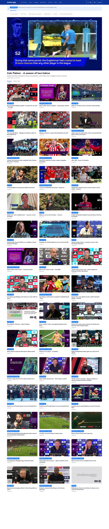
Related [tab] (9, 81)
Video (30, 2)
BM (88, 2)
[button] (8, 8)
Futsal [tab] (55, 14)
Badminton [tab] (47, 14)
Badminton (43, 2)
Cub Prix (50, 2)
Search (94, 2)
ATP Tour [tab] (23, 14)
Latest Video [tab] (14, 14)
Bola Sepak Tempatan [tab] (35, 14)
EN (90, 2)
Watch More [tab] (16, 81)
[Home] (11, 2)
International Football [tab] (66, 14)
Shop (60, 2)
